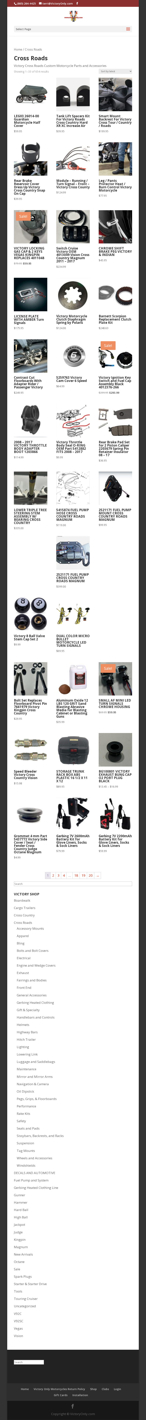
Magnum (21, 1247)
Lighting (23, 1047)
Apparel (23, 936)
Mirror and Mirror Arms (35, 1076)
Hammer (20, 1202)
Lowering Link (27, 1054)
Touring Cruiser (26, 1298)
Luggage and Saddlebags (36, 1061)
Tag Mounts (26, 1151)
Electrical (24, 958)
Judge (18, 1232)
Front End (24, 987)
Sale (17, 1269)
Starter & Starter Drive (30, 1284)
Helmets (23, 1025)
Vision (18, 1336)
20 (91, 875)
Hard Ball (21, 1210)
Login (117, 1389)
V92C (17, 1313)
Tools (18, 1291)
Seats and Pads (28, 1128)
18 (76, 875)
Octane (19, 1262)
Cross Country (24, 915)
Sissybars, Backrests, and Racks (40, 1136)
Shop (93, 1389)
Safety (21, 1121)
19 (83, 875)
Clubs (105, 1389)
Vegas (18, 1328)
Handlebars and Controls (36, 1017)
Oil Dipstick (25, 1091)
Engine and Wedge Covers (36, 965)
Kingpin (19, 1239)
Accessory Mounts (30, 928)
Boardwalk (22, 900)
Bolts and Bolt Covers (32, 950)
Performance (26, 1106)
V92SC (18, 1321)
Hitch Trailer (26, 1039)
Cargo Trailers (24, 908)
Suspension (25, 1143)
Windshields (26, 1165)
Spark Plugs (23, 1276)
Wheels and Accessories (34, 1158)
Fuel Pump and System (31, 1180)
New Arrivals (23, 1254)
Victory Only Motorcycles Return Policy (59, 1389)
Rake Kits (23, 1113)
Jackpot (19, 1224)
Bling (21, 943)
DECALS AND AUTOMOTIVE (34, 1173)
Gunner (19, 1195)
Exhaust (23, 973)
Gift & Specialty (28, 1010)
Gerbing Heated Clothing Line (36, 1187)
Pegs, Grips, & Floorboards (37, 1099)
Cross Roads (23, 922)
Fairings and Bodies (32, 980)
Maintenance (26, 1069)
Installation (80, 1395)
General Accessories (32, 995)
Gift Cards (60, 1395)
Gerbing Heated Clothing (35, 1002)
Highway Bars (27, 1032)
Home (18, 49)
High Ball (21, 1217)
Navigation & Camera (33, 1084)
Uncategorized (25, 1306)
